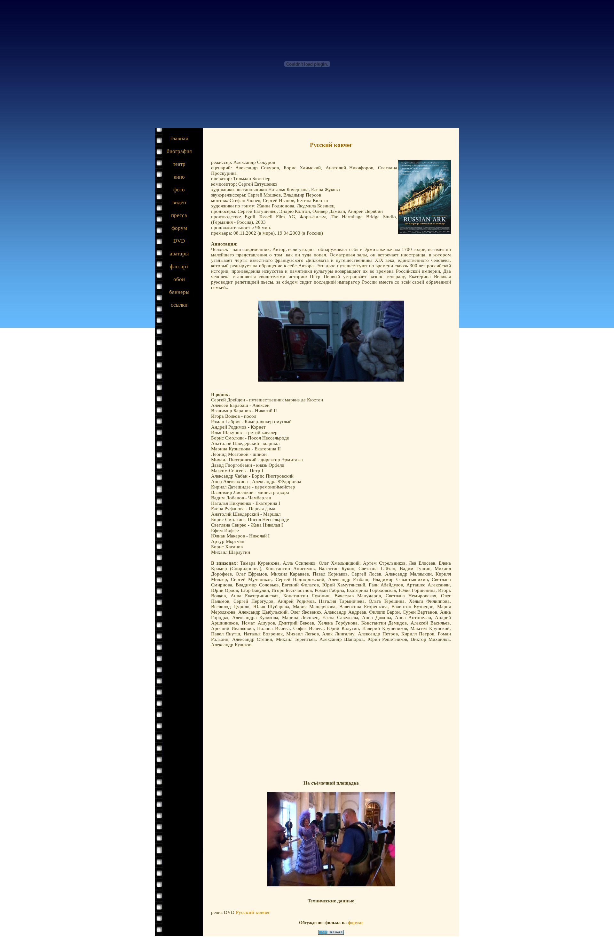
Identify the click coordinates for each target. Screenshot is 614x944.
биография (179, 151)
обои (179, 279)
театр (179, 164)
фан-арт (179, 266)
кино (179, 177)
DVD (179, 241)
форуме (355, 922)
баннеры (179, 292)
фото (179, 190)
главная (179, 138)
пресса (179, 215)
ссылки (179, 305)
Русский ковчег (253, 912)
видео (179, 202)
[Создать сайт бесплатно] (331, 933)
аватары (179, 254)
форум (179, 228)
